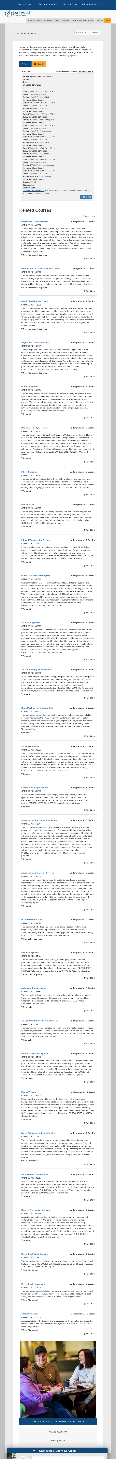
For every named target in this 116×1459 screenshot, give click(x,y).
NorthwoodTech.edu (91, 4)
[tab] (25, 64)
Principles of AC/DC (30, 746)
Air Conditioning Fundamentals (36, 669)
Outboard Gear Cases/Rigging (35, 576)
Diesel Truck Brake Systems (34, 1254)
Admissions (48, 20)
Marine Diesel (27, 504)
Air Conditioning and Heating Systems (39, 1021)
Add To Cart (86, 197)
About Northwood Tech (48, 4)
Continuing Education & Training (83, 20)
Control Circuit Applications (34, 787)
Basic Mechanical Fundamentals (37, 708)
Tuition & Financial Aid (61, 20)
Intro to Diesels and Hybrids (34, 1053)
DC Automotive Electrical (33, 920)
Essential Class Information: (33, 191)
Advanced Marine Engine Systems (37, 873)
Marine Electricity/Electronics (35, 428)
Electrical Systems (30, 952)
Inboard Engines (29, 472)
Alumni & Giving (70, 4)
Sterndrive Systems (30, 622)
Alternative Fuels (29, 1314)
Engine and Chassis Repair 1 (35, 342)
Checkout (95, 32)
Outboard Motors (29, 386)
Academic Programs (35, 20)
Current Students (25, 4)
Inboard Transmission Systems (36, 540)
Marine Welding (28, 1092)
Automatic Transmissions (33, 988)
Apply (108, 20)
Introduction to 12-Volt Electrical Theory (40, 268)
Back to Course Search (25, 33)
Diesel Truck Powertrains (33, 1284)
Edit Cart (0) (81, 32)
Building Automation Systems (35, 1210)
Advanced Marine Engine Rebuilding (39, 820)
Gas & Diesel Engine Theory (34, 301)
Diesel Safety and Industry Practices (38, 1133)
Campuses (99, 20)
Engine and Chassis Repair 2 (35, 221)
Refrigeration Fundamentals (34, 1174)
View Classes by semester (66, 71)
